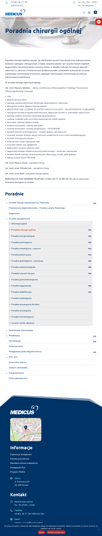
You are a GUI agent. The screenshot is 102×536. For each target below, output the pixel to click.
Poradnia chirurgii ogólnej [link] (23, 230)
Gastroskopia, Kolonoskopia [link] (21, 330)
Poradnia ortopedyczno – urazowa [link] (26, 248)
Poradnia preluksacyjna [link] (21, 254)
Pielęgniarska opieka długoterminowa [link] (25, 351)
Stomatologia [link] (15, 341)
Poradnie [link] (33, 19)
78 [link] (26, 2)
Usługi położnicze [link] (16, 373)
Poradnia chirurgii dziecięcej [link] (23, 236)
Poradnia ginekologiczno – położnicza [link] (27, 261)
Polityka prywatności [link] (19, 458)
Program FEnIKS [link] (17, 472)
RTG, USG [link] (13, 357)
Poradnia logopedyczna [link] (21, 285)
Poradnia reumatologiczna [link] (22, 316)
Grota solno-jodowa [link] (17, 362)
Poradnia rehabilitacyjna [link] (21, 292)
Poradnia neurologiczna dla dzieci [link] (25, 304)
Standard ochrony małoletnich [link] (24, 463)
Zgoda (41, 532)
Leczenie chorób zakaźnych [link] (22, 323)
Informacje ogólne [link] (19, 223)
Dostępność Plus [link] (17, 467)
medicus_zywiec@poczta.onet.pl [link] (29, 522)
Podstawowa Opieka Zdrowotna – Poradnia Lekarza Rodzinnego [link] (37, 208)
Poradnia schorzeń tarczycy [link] (23, 273)
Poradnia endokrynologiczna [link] (23, 267)
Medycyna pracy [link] (16, 346)
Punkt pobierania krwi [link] (18, 378)
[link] (99, 22)
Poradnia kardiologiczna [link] (21, 298)
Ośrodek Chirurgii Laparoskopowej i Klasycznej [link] (29, 203)
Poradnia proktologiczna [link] (21, 242)
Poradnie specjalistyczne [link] (19, 219)
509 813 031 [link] (17, 5)
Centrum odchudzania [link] (18, 368)
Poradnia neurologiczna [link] (21, 310)
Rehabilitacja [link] (14, 336)
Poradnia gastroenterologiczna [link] (24, 279)
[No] (99, 529)
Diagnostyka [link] (14, 213)
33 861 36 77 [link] (17, 2)
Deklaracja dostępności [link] (21, 454)
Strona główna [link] (21, 19)
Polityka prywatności (56, 532)
